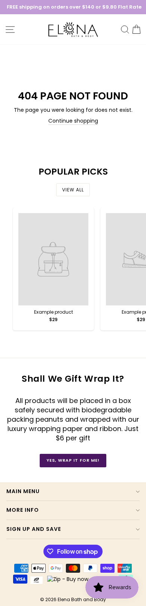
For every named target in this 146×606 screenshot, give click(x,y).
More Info (22, 510)
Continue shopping (73, 120)
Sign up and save (33, 529)
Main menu (23, 491)
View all (73, 190)
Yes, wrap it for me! (73, 460)
